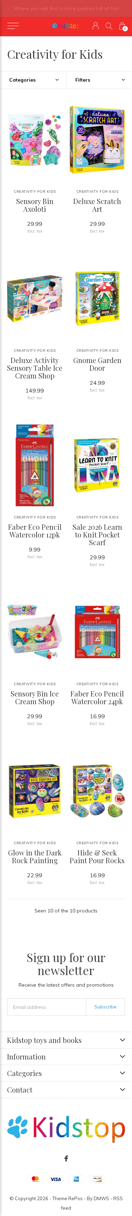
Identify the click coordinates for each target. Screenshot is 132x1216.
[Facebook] (66, 1158)
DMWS (101, 1198)
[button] (12, 26)
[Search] (109, 25)
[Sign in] (96, 25)
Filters (82, 80)
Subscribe (105, 1007)
